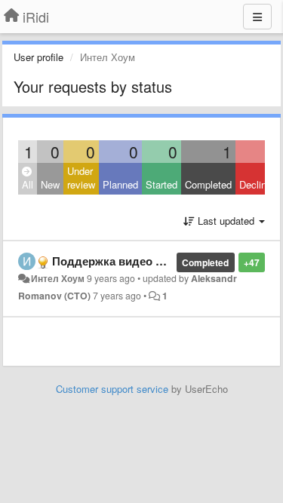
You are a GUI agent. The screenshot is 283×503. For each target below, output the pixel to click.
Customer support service (112, 389)
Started (161, 184)
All (27, 184)
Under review (81, 178)
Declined (258, 184)
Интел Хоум (58, 278)
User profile (38, 57)
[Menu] (257, 16)
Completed (208, 184)
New (50, 184)
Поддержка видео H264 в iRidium (143, 261)
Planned (120, 184)
